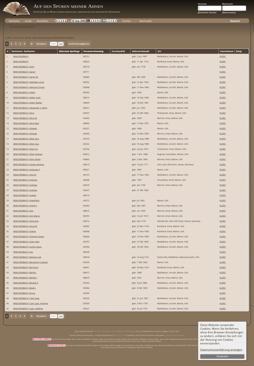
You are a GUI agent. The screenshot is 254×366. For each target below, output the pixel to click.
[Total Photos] (88, 20)
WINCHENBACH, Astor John (26, 241)
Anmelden (42, 21)
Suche (28, 21)
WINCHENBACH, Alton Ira (25, 149)
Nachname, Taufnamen (23, 51)
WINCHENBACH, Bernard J (26, 267)
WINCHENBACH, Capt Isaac (26, 298)
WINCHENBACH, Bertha (24, 272)
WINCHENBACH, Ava (23, 252)
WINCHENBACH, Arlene (24, 231)
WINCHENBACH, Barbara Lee (27, 257)
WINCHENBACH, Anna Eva (26, 221)
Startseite (14, 21)
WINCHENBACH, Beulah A (25, 282)
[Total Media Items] (103, 20)
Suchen (126, 21)
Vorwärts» (41, 44)
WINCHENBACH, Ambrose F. (26, 169)
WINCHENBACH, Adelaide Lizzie (28, 82)
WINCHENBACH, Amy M (24, 174)
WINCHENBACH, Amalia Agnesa (28, 164)
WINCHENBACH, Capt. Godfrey (28, 308)
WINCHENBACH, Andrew (25, 180)
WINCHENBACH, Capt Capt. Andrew (30, 303)
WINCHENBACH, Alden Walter (27, 102)
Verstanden (222, 356)
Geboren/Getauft (141, 51)
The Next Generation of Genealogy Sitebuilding (113, 331)
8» (32, 44)
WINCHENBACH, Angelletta (26, 200)
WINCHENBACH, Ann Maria (26, 216)
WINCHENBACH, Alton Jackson (27, 154)
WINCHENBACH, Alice (23, 113)
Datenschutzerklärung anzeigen (221, 349)
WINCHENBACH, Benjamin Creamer (30, 262)
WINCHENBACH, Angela (24, 195)
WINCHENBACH (20, 56)
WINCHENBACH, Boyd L (24, 288)
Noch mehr (145, 21)
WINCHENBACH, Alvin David (26, 159)
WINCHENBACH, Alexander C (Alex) (30, 107)
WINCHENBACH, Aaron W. (25, 77)
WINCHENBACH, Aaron (24, 71)
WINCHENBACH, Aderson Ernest (29, 87)
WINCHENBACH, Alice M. (25, 118)
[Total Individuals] (53, 20)
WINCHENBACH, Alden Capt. (27, 97)
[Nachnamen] (229, 12)
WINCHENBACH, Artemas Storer (28, 236)
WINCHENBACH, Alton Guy (26, 138)
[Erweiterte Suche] (207, 12)
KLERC (223, 56)
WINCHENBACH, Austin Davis (27, 246)
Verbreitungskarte (79, 43)
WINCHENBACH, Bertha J (25, 277)
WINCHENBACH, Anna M (25, 226)
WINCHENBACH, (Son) (23, 66)
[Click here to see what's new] (69, 20)
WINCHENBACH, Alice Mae (26, 123)
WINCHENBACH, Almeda (25, 128)
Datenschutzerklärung (175, 335)
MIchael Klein (119, 335)
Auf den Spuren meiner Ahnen (68, 5)
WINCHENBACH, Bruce (24, 293)
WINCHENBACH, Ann (23, 210)
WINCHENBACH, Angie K (25, 205)
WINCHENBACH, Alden (24, 92)
